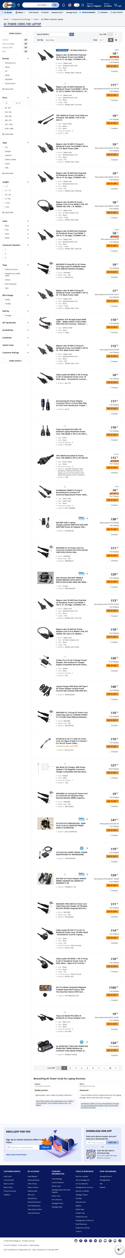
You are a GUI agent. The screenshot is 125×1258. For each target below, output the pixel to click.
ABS (101, 1184)
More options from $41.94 (109, 824)
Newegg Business (106, 1176)
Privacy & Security (10, 1191)
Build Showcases (81, 1224)
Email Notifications (34, 1206)
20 (110, 1068)
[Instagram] (91, 1241)
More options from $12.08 (109, 350)
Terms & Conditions (10, 1245)
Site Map (79, 1198)
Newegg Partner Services (84, 1187)
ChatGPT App (80, 1213)
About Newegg (57, 1179)
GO (72, 34)
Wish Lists (31, 1195)
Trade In (78, 1231)
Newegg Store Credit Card (85, 1220)
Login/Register (32, 1176)
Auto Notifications (34, 1213)
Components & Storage (21, 19)
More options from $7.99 (110, 239)
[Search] (55, 5)
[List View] (111, 40)
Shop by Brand (81, 1202)
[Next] (116, 34)
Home (6, 19)
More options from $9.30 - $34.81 (107, 1017)
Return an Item (9, 1184)
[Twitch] (110, 1241)
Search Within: (43, 34)
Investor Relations (58, 1182)
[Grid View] (116, 40)
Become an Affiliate (82, 1191)
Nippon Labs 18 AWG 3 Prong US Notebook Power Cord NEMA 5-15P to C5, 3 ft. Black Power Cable (72, 146)
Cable (36, 19)
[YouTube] (105, 1241)
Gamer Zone (56, 1196)
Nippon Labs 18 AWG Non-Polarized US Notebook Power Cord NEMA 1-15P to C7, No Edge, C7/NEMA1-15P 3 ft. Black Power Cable (71, 57)
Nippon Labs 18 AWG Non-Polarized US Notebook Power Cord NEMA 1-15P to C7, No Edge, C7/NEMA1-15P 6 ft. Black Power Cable (71, 175)
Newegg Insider (57, 1207)
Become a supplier (82, 1176)
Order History (32, 1184)
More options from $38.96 (109, 523)
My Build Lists (32, 1198)
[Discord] (115, 1241)
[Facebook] (81, 1241)
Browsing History (33, 1180)
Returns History (33, 1187)
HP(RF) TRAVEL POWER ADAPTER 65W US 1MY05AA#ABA (71, 853)
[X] (86, 1241)
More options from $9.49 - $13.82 (107, 148)
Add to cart (112, 66)
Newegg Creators (82, 1195)
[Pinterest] (100, 1241)
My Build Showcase (34, 1202)
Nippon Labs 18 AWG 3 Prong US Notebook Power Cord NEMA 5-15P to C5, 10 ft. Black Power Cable (72, 348)
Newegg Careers (57, 1203)
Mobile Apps (80, 1209)
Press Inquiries (57, 1200)
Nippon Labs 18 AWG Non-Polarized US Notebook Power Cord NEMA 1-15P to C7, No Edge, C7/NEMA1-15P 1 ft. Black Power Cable (71, 233)
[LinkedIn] (95, 1241)
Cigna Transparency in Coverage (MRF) (45, 1250)
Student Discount (81, 1217)
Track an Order (9, 1180)
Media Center (56, 1186)
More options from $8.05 (110, 59)
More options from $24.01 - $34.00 (106, 879)
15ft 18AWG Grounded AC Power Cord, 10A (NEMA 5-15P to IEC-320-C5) (72, 457)
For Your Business (82, 1184)
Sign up (45, 1147)
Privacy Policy (22, 1245)
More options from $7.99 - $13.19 (107, 294)
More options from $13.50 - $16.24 (106, 604)
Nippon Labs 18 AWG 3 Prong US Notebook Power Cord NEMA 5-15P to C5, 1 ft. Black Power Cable (72, 292)
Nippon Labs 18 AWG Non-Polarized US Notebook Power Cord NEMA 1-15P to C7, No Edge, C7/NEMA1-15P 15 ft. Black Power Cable (72, 602)
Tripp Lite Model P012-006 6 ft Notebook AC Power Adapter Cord (70, 1017)
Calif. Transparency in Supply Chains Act (17, 1250)
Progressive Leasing (82, 1228)
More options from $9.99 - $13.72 (107, 177)
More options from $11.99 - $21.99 (106, 88)
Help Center (8, 1176)
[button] (18, 5)
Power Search (15, 33)
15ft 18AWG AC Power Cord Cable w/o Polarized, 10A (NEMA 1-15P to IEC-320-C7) (72, 117)
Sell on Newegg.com (82, 1180)
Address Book (32, 1191)
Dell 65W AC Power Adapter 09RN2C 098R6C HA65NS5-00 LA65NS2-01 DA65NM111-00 (71, 880)
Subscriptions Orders (35, 1209)
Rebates (78, 1206)
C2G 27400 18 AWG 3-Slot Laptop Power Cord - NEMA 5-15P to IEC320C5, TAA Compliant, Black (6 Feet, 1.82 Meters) (55, 1103)
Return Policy (8, 1187)
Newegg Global (105, 1180)
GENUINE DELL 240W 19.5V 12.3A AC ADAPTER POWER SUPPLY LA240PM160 (71, 825)
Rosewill (102, 1187)
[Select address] (18, 5)
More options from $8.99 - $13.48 (107, 206)
